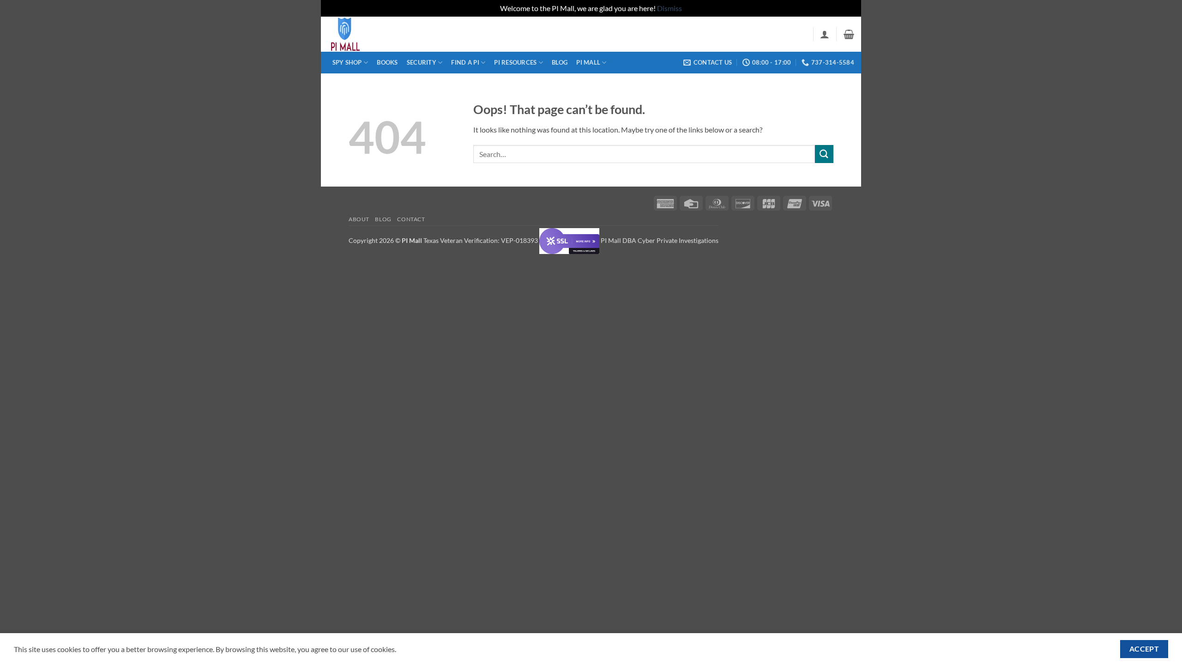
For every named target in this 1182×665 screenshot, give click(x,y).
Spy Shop (347, 62)
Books (387, 62)
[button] (824, 34)
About (359, 219)
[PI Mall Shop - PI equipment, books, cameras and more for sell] (374, 34)
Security (421, 62)
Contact (411, 219)
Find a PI (465, 62)
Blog (559, 62)
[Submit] (824, 154)
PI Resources (515, 62)
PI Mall (588, 62)
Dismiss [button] (669, 8)
